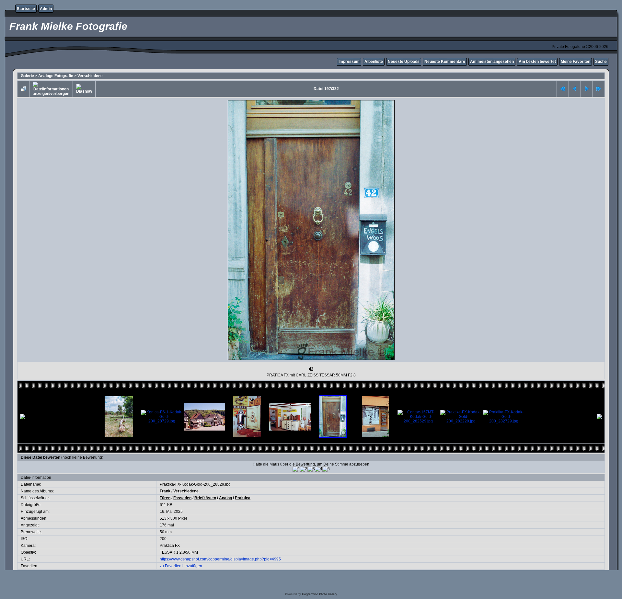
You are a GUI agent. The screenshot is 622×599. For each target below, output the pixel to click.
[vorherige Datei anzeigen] (575, 88)
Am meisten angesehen (492, 61)
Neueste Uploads (404, 61)
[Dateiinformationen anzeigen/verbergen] (51, 89)
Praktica (242, 498)
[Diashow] (84, 89)
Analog (225, 498)
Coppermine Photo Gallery (319, 594)
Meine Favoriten (575, 61)
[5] (326, 469)
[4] (318, 469)
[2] (303, 469)
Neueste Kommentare (444, 61)
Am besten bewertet (537, 61)
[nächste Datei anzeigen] (587, 88)
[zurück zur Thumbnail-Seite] (23, 88)
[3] (311, 469)
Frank (165, 491)
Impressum (349, 61)
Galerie (27, 76)
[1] (296, 469)
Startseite (26, 8)
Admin (46, 8)
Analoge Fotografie (55, 76)
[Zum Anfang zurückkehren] (563, 88)
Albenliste (373, 61)
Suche (601, 61)
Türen (165, 498)
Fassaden (182, 498)
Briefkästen (205, 498)
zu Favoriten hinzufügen (181, 566)
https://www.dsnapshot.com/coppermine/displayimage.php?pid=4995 (220, 559)
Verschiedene (90, 76)
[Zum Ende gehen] (599, 88)
